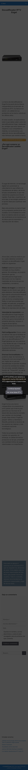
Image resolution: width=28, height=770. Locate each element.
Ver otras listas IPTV (14, 392)
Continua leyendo (14, 389)
